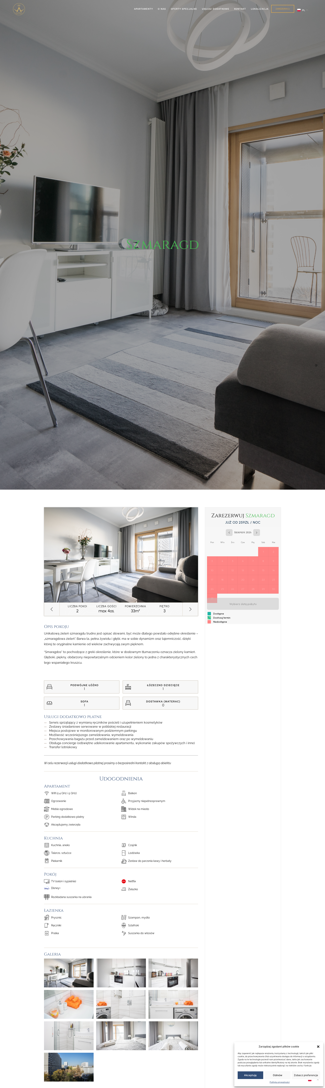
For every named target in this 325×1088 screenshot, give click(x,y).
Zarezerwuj (283, 9)
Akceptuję (250, 1075)
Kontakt (240, 8)
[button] (318, 1046)
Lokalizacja (259, 8)
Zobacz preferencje (306, 1075)
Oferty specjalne (184, 8)
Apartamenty (143, 8)
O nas (162, 8)
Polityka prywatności (280, 1082)
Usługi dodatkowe (215, 8)
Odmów (277, 1075)
